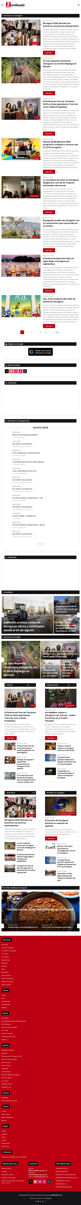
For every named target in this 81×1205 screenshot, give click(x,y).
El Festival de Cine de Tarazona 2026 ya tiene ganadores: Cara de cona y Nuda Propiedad (60, 104)
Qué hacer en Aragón (12, 637)
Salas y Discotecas (7, 978)
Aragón (3, 1131)
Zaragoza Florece (7, 1084)
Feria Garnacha (6, 1062)
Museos (4, 1007)
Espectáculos (52, 685)
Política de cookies (7, 1174)
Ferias (3, 969)
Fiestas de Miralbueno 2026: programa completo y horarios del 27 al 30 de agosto (60, 144)
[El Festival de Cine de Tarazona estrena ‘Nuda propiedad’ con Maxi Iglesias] (10, 746)
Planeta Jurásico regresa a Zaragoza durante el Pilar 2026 (65, 748)
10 (40, 332)
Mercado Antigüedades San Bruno (25, 435)
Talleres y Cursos (6, 981)
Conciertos (4, 954)
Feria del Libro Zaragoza (9, 1059)
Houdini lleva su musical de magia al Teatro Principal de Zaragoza (65, 774)
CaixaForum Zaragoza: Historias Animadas (28, 462)
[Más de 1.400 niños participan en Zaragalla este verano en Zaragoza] (50, 846)
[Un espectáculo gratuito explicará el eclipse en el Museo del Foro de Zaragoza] (50, 757)
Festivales (4, 963)
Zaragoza (4, 1134)
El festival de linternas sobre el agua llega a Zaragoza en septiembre (58, 261)
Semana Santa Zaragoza (9, 1027)
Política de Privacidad (8, 1177)
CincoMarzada (6, 1024)
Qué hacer (4, 944)
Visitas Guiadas (6, 984)
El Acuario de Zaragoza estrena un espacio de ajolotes (56, 823)
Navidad (4, 1039)
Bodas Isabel (5, 1143)
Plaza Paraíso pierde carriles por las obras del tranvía (66, 609)
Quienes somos (6, 1168)
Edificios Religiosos (7, 1117)
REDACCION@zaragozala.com (37, 1170)
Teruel (3, 1137)
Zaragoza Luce (6, 1087)
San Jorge (4, 1030)
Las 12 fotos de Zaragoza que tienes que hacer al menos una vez (40, 909)
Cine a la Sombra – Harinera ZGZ (24, 516)
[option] (40, 615)
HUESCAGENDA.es (62, 1171)
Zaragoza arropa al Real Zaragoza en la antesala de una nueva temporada (26, 869)
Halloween (4, 1068)
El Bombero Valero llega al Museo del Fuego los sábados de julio (66, 876)
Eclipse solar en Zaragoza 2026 (11, 1056)
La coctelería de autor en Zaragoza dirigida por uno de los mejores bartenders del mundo (61, 183)
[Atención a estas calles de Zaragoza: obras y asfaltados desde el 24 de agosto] (27, 615)
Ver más (40, 544)
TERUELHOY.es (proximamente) (66, 1174)
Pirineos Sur (5, 1146)
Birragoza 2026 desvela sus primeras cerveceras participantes (61, 24)
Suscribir (4, 1171)
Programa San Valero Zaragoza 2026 (13, 1021)
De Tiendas (5, 957)
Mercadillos (5, 972)
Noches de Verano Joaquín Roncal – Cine (27, 498)
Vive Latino (5, 1081)
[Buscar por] (79, 5)
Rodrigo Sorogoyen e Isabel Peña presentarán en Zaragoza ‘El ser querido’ (25, 764)
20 (46, 332)
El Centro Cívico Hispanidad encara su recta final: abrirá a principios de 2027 (66, 626)
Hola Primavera (6, 1071)
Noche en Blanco (6, 1078)
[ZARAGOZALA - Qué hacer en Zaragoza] (15, 4)
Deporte (4, 966)
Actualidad (8, 592)
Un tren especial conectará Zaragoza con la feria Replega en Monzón (60, 64)
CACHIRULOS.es (61, 1184)
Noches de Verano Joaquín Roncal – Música (28, 525)
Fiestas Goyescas (7, 1033)
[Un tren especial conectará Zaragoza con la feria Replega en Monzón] (20, 660)
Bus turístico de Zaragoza (22, 444)
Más (28, 685)
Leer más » (49, 53)
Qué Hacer (10, 793)
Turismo (4, 1111)
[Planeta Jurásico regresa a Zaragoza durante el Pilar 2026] (50, 746)
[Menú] (2, 5)
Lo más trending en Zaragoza (15, 888)
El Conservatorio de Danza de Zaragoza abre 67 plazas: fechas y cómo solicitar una (26, 778)
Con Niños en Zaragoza (8, 951)
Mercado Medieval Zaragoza (10, 1075)
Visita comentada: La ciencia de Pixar (26, 453)
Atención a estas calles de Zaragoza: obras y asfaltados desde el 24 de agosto (24, 626)
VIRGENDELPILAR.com (63, 1181)
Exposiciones (5, 1001)
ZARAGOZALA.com (62, 1168)
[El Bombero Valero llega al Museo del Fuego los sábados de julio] (50, 873)
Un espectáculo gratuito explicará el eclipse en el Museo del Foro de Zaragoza (66, 760)
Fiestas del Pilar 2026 (8, 1036)
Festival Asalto (6, 1065)
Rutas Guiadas (6, 975)
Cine (2, 998)
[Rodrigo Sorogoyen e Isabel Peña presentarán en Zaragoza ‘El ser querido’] (10, 760)
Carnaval (4, 1053)
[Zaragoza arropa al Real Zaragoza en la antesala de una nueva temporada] (10, 868)
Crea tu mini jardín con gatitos (24, 471)
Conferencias (5, 1004)
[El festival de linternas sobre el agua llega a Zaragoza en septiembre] (10, 857)
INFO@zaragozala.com (41, 1177)
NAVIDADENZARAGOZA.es (64, 1187)
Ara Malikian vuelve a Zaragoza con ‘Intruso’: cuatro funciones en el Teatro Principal (60, 716)
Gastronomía (5, 1114)
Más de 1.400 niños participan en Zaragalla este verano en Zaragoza (66, 849)
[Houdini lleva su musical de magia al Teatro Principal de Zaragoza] (50, 771)
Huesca (3, 1140)
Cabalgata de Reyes (7, 1050)
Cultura (9, 685)
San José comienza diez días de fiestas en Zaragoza (59, 300)
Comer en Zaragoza (7, 947)
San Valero (4, 1018)
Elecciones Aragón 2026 (9, 1100)
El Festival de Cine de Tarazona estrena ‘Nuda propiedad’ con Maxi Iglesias (69, 667)
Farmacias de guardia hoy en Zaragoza (13, 1157)
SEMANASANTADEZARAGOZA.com (67, 1177)
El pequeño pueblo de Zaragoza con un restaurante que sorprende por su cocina (61, 223)
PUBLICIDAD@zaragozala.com (37, 1174)
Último (57, 332)
